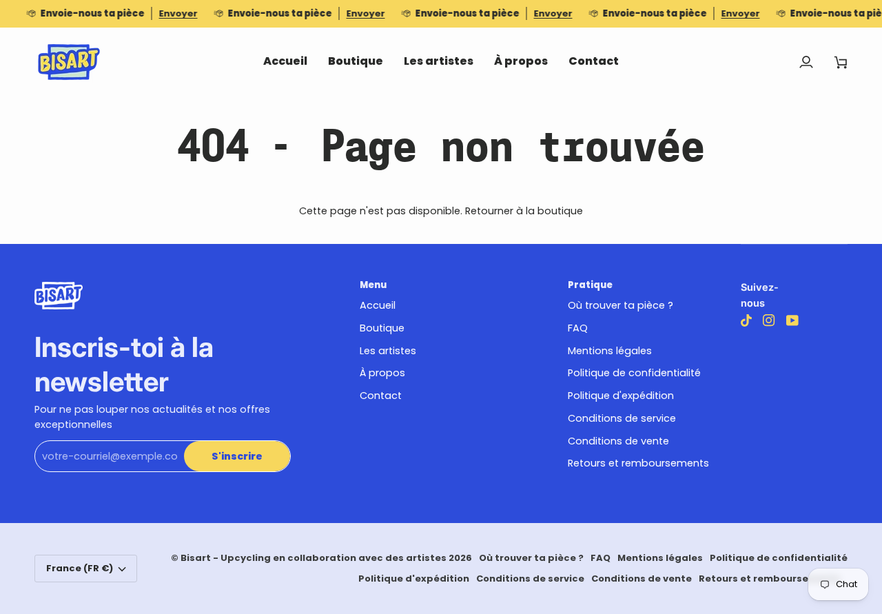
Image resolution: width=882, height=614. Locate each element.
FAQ (578, 328)
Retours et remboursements (638, 463)
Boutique (382, 328)
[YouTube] (792, 320)
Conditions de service (622, 418)
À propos (382, 373)
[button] (355, 62)
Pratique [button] (590, 284)
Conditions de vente (618, 441)
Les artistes (388, 351)
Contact (381, 395)
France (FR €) (79, 568)
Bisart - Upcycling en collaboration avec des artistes (314, 557)
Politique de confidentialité (634, 373)
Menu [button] (373, 284)
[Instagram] (769, 320)
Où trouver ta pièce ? (620, 305)
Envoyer (178, 13)
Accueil (378, 305)
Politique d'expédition (621, 395)
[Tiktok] (746, 320)
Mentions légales (610, 351)
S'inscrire (237, 456)
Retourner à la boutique (524, 211)
